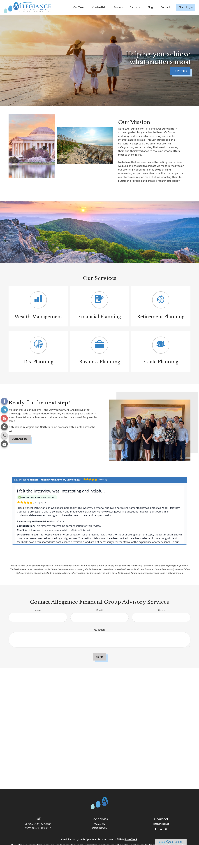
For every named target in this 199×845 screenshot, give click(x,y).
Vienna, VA (99, 824)
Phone (161, 610)
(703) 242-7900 (43, 824)
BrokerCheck (131, 839)
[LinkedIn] (4, 409)
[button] (79, 7)
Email (99, 610)
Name (38, 610)
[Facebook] (4, 401)
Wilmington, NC (99, 828)
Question (99, 629)
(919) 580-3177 (43, 828)
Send (99, 656)
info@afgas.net (161, 824)
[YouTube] (4, 418)
